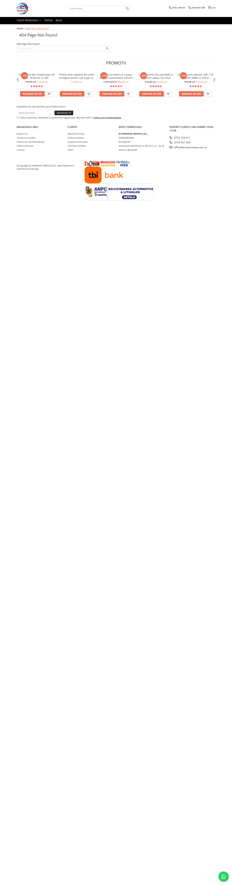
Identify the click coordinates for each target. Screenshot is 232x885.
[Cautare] (127, 8)
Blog (59, 20)
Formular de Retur (77, 145)
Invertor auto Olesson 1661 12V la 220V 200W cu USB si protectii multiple (195, 76)
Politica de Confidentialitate (107, 117)
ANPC (70, 149)
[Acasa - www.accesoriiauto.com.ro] (34, 8)
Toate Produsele (28, 20)
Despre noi (22, 133)
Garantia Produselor (78, 141)
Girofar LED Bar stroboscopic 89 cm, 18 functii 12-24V (37, 76)
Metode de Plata (76, 133)
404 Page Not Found (37, 28)
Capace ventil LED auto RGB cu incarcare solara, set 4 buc (155, 76)
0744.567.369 (182, 142)
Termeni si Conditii (26, 137)
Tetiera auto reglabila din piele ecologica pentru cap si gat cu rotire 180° (76, 76)
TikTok (48, 20)
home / (21, 28)
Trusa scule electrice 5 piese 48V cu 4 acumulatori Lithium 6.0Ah (116, 76)
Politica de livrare (25, 145)
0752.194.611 (182, 137)
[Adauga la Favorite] (49, 94)
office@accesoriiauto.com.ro (190, 147)
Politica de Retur (76, 137)
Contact (21, 149)
